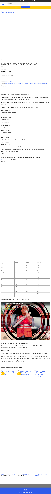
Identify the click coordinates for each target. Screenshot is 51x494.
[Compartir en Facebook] (5, 86)
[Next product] (2, 69)
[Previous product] (5, 69)
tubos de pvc (8, 61)
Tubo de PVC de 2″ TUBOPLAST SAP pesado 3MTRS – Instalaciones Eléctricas (42, 474)
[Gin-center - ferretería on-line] (3, 4)
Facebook (15, 153)
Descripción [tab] (4, 94)
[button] (34, 7)
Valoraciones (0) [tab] (24, 94)
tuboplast (45, 83)
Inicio (2, 61)
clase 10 (17, 83)
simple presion (40, 83)
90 (6, 83)
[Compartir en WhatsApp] (2, 86)
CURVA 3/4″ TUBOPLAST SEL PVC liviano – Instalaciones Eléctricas (8, 474)
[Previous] (1, 425)
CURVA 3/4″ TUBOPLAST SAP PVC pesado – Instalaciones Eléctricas (25, 474)
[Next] (50, 425)
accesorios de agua (11, 83)
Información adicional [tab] (14, 94)
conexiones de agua (33, 83)
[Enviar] (27, 3)
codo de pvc (26, 83)
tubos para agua (17, 61)
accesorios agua (27, 61)
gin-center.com (6, 345)
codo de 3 (21, 83)
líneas (16, 7)
